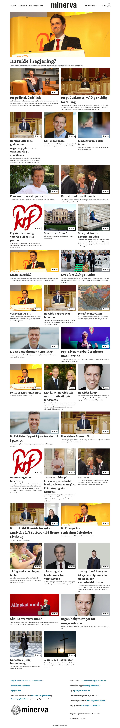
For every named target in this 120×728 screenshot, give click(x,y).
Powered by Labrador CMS (60, 725)
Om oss (13, 5)
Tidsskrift (22, 5)
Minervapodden (36, 5)
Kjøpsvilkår (16, 691)
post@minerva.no (82, 691)
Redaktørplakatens (19, 699)
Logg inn (102, 5)
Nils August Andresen (96, 700)
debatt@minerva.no (92, 686)
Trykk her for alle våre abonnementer (27, 681)
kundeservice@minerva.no (94, 681)
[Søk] (109, 5)
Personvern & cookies (20, 686)
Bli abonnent (90, 5)
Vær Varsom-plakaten (40, 695)
